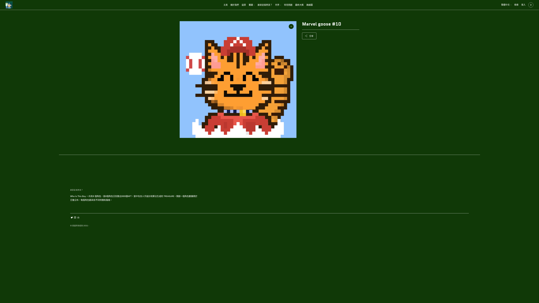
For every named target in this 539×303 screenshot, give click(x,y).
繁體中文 (505, 4)
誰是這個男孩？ (265, 4)
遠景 (244, 4)
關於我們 (234, 4)
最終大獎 (299, 4)
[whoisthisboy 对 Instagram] (75, 217)
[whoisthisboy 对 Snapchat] (78, 217)
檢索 (516, 4)
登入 (523, 4)
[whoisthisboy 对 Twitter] (72, 217)
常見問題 (288, 4)
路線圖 (309, 4)
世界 (277, 4)
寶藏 (251, 4)
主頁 (225, 4)
